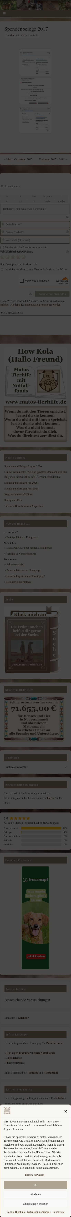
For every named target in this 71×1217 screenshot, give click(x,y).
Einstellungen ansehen (35, 1203)
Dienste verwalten (34, 1174)
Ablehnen (35, 1194)
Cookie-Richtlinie (16, 1211)
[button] (65, 1111)
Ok (35, 1184)
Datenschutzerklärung (39, 1211)
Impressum (58, 1211)
